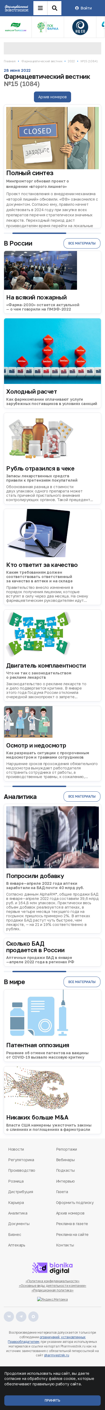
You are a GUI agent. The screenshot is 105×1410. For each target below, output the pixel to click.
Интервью (65, 1181)
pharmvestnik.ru (56, 1355)
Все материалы (82, 243)
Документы (19, 1224)
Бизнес (14, 1234)
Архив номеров (52, 96)
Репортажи (66, 1149)
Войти (86, 8)
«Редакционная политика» (53, 1290)
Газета (62, 1192)
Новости (16, 1149)
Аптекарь (16, 1245)
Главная (10, 61)
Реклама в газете (72, 1224)
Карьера (16, 1202)
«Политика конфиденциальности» (53, 1281)
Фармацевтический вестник (41, 61)
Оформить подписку (75, 1202)
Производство (21, 1170)
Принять (52, 1400)
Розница (16, 1181)
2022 (71, 61)
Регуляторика (21, 1160)
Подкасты (65, 1170)
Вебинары (65, 1160)
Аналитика (17, 1213)
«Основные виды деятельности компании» (52, 1286)
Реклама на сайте (72, 1234)
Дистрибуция (20, 1192)
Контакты (65, 1245)
